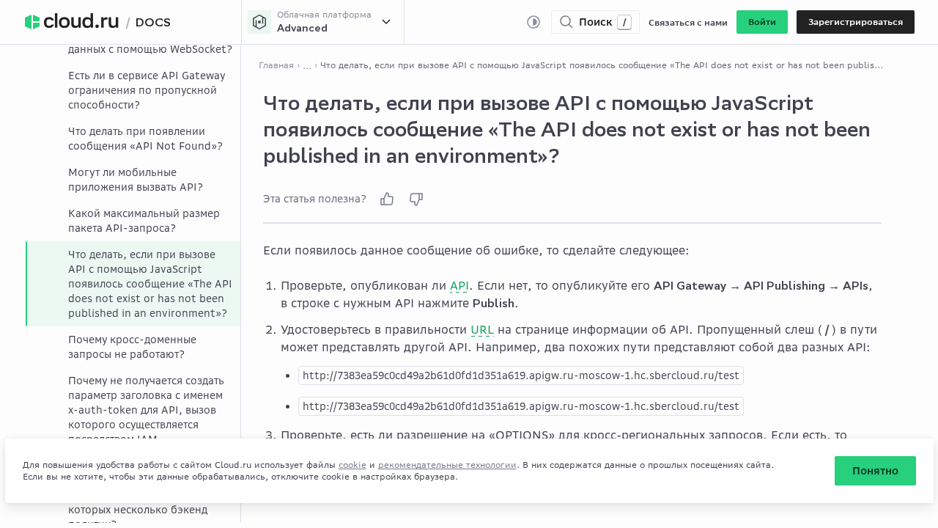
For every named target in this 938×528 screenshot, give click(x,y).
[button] (762, 22)
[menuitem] (133, 90)
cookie (352, 464)
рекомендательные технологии (447, 464)
